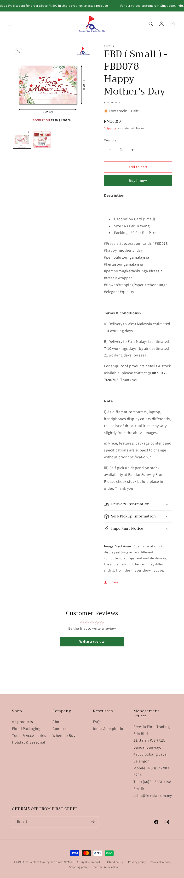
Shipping (110, 128)
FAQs (97, 721)
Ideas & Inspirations (110, 728)
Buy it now (138, 180)
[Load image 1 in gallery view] (22, 139)
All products (22, 721)
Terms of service (160, 862)
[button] (10, 24)
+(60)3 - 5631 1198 (156, 781)
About (57, 721)
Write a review (91, 641)
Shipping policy (79, 867)
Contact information (107, 867)
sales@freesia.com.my (152, 795)
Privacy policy (137, 862)
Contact (59, 728)
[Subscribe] (92, 821)
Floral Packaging (26, 728)
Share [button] (113, 582)
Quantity (110, 140)
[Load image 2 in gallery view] (42, 139)
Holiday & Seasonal (28, 742)
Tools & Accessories (29, 735)
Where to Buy (63, 735)
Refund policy (114, 862)
